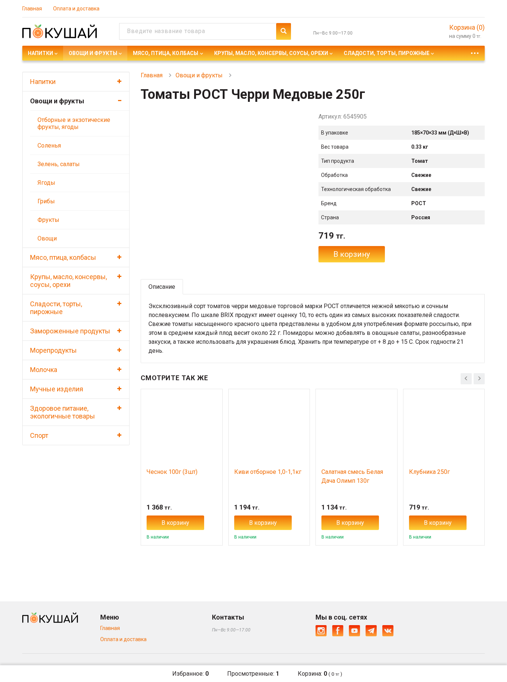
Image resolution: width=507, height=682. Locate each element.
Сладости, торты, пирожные (386, 53)
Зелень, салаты (58, 164)
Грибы (46, 201)
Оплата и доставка (76, 9)
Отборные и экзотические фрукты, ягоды (73, 123)
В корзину (351, 254)
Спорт (39, 435)
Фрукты (48, 219)
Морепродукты (53, 350)
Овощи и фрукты (93, 53)
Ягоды (46, 182)
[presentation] (466, 378)
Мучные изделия (56, 389)
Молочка (43, 370)
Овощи (47, 238)
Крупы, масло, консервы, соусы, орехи (271, 53)
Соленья (49, 145)
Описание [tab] (161, 286)
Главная (32, 9)
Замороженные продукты (70, 331)
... (474, 51)
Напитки (40, 53)
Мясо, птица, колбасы (165, 53)
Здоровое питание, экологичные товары (62, 412)
